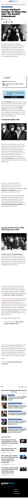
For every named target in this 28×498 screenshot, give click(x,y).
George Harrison (11, 362)
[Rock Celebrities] (14, 1)
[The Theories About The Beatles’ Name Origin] (23, 450)
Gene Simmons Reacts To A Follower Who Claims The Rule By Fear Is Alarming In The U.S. (17, 423)
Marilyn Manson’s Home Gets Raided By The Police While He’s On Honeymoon (9, 441)
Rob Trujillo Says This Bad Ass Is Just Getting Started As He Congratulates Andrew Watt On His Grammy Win (9, 459)
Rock (11, 6)
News (8, 6)
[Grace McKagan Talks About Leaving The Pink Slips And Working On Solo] (4, 414)
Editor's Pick (10, 403)
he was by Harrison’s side (13, 352)
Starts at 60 (11, 318)
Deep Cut (3, 6)
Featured (16, 403)
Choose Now (14, 97)
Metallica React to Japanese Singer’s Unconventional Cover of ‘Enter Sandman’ (17, 398)
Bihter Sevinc (4, 452)
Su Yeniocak (4, 445)
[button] (2, 1)
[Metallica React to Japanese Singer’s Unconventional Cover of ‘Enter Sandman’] (4, 398)
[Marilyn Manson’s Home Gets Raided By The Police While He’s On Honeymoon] (23, 441)
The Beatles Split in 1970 (9, 81)
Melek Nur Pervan (7, 19)
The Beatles (4, 363)
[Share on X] (4, 22)
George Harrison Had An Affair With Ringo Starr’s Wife (13, 84)
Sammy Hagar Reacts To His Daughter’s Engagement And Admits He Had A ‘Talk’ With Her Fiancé (17, 406)
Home (2, 4)
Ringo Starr (19, 362)
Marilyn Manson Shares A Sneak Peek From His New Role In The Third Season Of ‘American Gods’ (17, 431)
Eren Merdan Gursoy (6, 464)
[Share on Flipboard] (7, 22)
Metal (9, 395)
